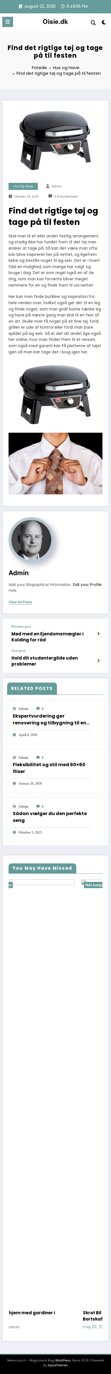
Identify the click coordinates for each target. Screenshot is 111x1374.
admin (57, 186)
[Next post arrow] (98, 660)
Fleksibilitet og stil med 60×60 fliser (49, 768)
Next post (18, 651)
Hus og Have (23, 186)
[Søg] (93, 23)
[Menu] (7, 22)
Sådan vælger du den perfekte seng (50, 817)
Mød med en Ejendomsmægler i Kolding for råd (47, 637)
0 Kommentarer (66, 196)
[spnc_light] (104, 23)
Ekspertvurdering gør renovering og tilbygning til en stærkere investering (49, 719)
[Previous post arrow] (98, 633)
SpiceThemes (58, 1365)
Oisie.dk (55, 21)
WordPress (63, 1360)
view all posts (20, 602)
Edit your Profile (87, 584)
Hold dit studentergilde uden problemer (44, 661)
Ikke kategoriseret (36, 885)
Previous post (21, 627)
